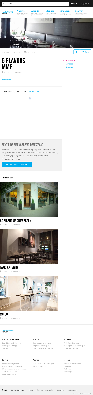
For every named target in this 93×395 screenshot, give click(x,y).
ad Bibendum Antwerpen (15, 220)
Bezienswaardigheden (10, 363)
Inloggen (74, 4)
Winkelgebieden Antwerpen (74, 346)
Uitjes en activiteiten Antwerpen (14, 369)
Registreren (85, 4)
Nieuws (67, 360)
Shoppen (67, 339)
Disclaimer (60, 390)
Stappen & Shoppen (10, 339)
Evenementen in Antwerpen (43, 363)
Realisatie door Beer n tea (82, 393)
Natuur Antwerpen (9, 374)
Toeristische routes (9, 371)
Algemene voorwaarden (45, 390)
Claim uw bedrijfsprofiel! (16, 164)
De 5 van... (68, 369)
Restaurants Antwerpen (42, 343)
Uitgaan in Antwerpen (41, 346)
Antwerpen (72, 390)
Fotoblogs (68, 371)
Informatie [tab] (70, 60)
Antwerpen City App (9, 346)
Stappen (36, 339)
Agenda (36, 360)
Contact (5, 348)
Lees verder (7, 79)
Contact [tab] (69, 64)
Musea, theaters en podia (12, 366)
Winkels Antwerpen (71, 343)
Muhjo (4, 314)
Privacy (30, 390)
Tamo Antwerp (9, 267)
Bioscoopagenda (39, 366)
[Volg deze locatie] (77, 51)
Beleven (5, 360)
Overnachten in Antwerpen (43, 348)
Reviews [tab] (69, 67)
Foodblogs (68, 366)
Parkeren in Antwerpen (72, 348)
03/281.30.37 (34, 92)
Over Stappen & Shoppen (12, 343)
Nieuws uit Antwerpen (72, 363)
